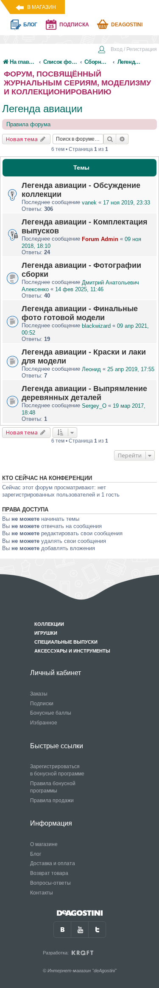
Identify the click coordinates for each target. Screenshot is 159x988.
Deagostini (126, 25)
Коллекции (49, 624)
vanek (89, 202)
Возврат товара (49, 873)
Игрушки (45, 633)
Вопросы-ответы (50, 883)
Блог (35, 854)
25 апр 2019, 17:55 (130, 369)
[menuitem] (127, 50)
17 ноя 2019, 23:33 (126, 202)
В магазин (41, 7)
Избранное (43, 723)
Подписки (41, 704)
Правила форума (28, 124)
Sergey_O (94, 406)
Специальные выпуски (66, 641)
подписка (74, 25)
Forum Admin (100, 239)
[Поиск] (109, 139)
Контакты (41, 893)
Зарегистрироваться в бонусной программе (57, 770)
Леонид (91, 369)
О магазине (44, 844)
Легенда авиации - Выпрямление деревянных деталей (84, 393)
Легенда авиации (42, 108)
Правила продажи (52, 800)
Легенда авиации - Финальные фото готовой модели (80, 313)
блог (30, 25)
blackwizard (96, 326)
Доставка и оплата (52, 863)
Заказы (38, 694)
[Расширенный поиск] (122, 139)
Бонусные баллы (50, 713)
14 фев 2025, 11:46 (79, 289)
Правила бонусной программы (52, 787)
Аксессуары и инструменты (72, 650)
